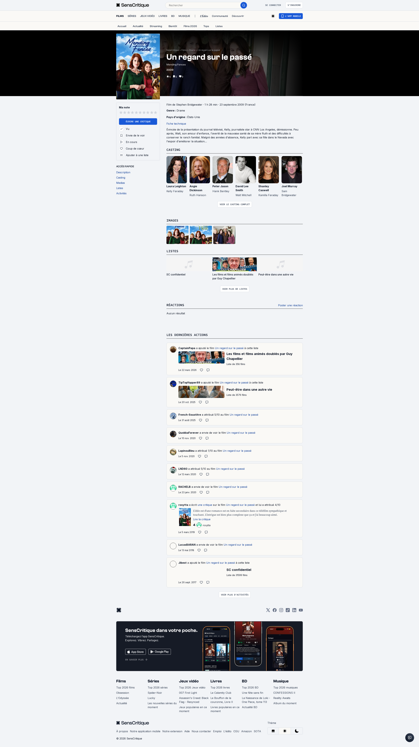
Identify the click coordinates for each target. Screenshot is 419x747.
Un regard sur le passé (209, 50)
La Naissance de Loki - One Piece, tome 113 (256, 700)
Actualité (121, 703)
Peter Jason (220, 186)
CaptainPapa (186, 348)
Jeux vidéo (189, 681)
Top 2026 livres (220, 687)
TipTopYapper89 (189, 382)
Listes (172, 251)
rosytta (183, 504)
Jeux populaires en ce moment (193, 709)
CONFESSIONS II (284, 692)
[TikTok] (288, 611)
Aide (187, 731)
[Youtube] (301, 611)
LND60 (182, 468)
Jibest (182, 562)
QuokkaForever (188, 432)
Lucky (151, 698)
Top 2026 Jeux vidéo (192, 687)
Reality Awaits (281, 698)
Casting (173, 150)
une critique (205, 504)
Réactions (175, 305)
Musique (281, 681)
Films (184, 50)
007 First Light (188, 692)
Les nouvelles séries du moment (162, 705)
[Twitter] (268, 611)
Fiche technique (176, 123)
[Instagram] (281, 611)
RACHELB (184, 486)
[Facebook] (275, 611)
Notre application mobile (145, 731)
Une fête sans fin (252, 692)
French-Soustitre (189, 414)
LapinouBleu (186, 450)
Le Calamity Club (220, 692)
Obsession (122, 692)
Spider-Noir (155, 692)
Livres (216, 681)
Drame (192, 50)
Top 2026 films (125, 687)
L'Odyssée (122, 698)
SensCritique (172, 50)
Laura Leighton (176, 186)
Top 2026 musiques (285, 687)
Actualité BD (249, 707)
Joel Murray (289, 186)
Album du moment (284, 703)
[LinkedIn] (294, 611)
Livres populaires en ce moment (224, 709)
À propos (122, 731)
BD (244, 681)
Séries (153, 681)
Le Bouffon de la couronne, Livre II (221, 700)
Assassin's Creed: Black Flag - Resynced (194, 700)
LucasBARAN (187, 544)
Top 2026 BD (250, 687)
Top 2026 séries (158, 687)
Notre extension (172, 731)
